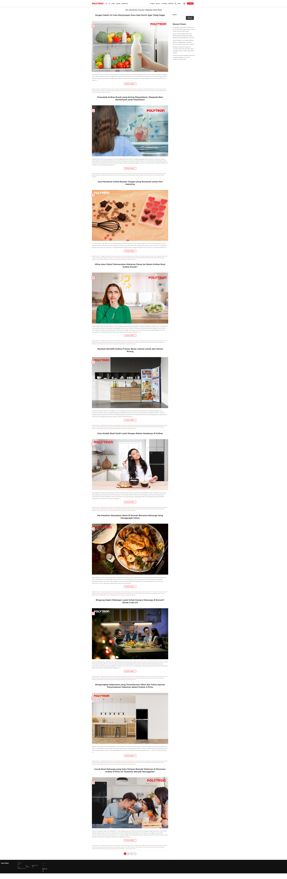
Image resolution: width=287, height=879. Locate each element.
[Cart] (184, 3)
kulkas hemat (117, 257)
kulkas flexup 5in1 (117, 90)
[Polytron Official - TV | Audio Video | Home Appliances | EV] (97, 3)
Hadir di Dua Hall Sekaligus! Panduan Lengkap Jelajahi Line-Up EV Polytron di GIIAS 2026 (184, 57)
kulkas (117, 89)
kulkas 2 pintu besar (131, 89)
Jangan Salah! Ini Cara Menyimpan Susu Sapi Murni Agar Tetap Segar (130, 15)
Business (170, 3)
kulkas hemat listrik (127, 90)
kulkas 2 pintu (122, 89)
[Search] (175, 3)
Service (158, 3)
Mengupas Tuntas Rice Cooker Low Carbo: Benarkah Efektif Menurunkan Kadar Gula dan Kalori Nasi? (184, 29)
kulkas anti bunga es (101, 90)
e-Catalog (164, 3)
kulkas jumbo (142, 257)
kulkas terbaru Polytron (150, 90)
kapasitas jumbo (119, 256)
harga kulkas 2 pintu (110, 89)
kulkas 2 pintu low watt (142, 89)
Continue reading (130, 83)
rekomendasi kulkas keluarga (102, 92)
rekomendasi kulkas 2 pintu (147, 175)
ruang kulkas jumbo (131, 259)
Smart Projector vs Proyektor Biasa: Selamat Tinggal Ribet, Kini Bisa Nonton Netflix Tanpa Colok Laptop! (183, 42)
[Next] (135, 853)
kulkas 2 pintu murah (153, 89)
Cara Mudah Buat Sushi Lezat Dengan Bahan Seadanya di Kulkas (130, 433)
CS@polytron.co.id (21, 868)
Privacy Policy (171, 876)
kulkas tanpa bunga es (138, 90)
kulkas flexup (110, 90)
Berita (98, 89)
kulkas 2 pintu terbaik (97, 257)
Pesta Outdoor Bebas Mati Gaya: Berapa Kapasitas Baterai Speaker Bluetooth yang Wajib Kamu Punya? (183, 35)
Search (175, 14)
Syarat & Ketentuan (181, 876)
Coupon (152, 3)
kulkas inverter (134, 257)
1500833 (27, 866)
